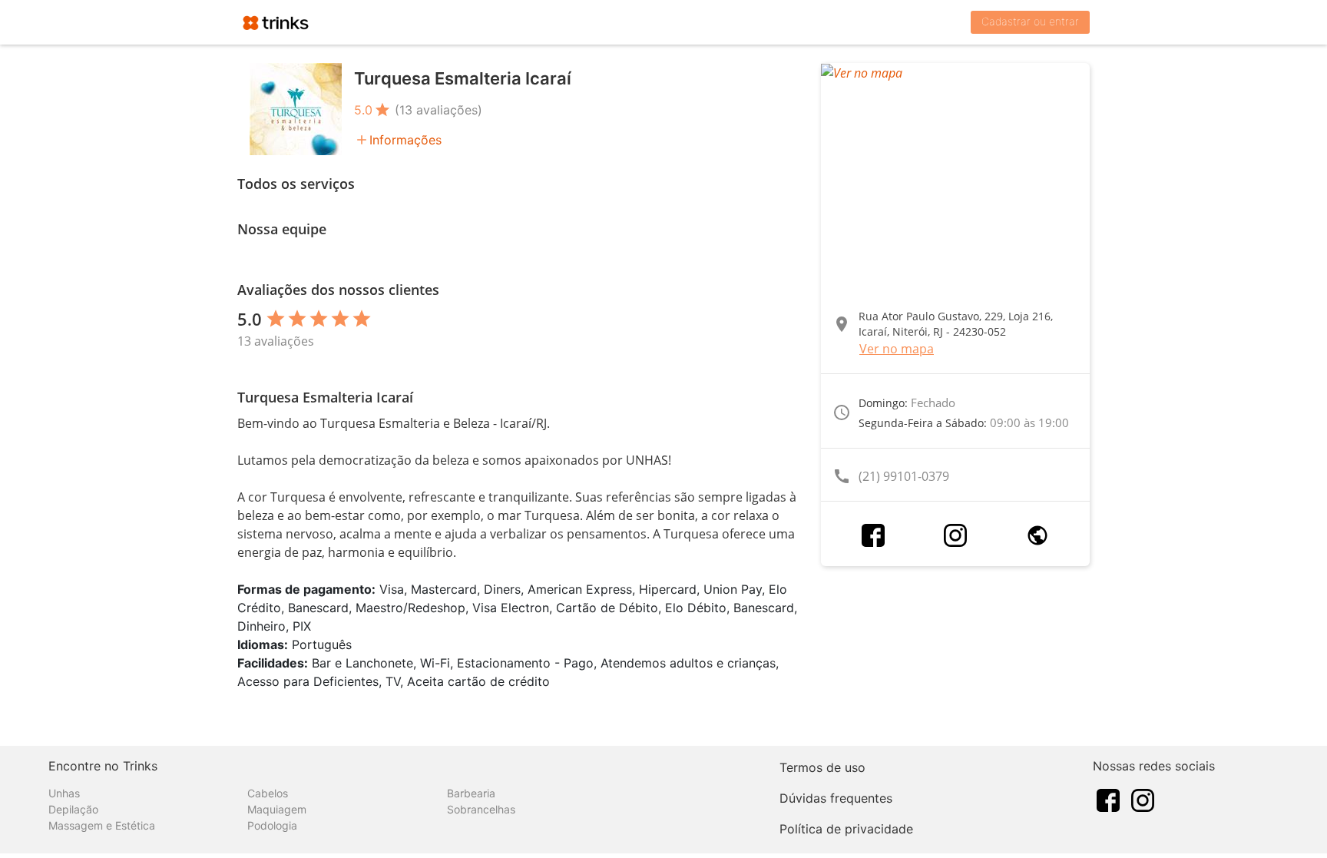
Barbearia (471, 793)
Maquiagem (276, 809)
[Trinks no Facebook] (1108, 799)
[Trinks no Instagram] (1142, 799)
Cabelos (267, 793)
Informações (405, 139)
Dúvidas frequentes (835, 798)
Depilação (73, 809)
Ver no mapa (896, 348)
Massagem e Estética (101, 825)
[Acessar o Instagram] (955, 535)
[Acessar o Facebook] (873, 535)
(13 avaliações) (438, 110)
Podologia (272, 825)
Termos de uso (822, 767)
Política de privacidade (846, 828)
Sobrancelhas (481, 809)
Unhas (64, 793)
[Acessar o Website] (1037, 535)
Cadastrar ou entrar (1030, 21)
